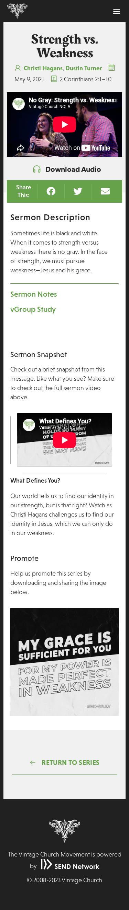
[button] (116, 11)
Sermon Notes (33, 294)
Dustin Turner (83, 68)
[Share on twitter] (78, 191)
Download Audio (73, 169)
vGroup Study (33, 309)
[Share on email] (105, 191)
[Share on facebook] (50, 191)
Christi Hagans (43, 68)
